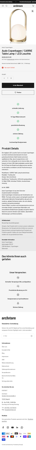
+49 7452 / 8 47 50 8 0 (10, 407)
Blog (3, 353)
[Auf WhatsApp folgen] (22, 427)
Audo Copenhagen (7, 47)
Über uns (4, 346)
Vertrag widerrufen (7, 381)
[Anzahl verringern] (4, 78)
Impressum (5, 356)
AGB (3, 359)
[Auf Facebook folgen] (3, 427)
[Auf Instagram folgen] (8, 427)
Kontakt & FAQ (6, 350)
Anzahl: (4, 74)
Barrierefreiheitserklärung (9, 377)
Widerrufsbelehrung (7, 363)
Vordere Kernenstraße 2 (9, 396)
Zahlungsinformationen (8, 369)
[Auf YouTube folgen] (12, 427)
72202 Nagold (6, 399)
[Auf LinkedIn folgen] (17, 427)
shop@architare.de (10, 410)
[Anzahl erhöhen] (11, 78)
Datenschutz (5, 366)
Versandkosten (10, 59)
